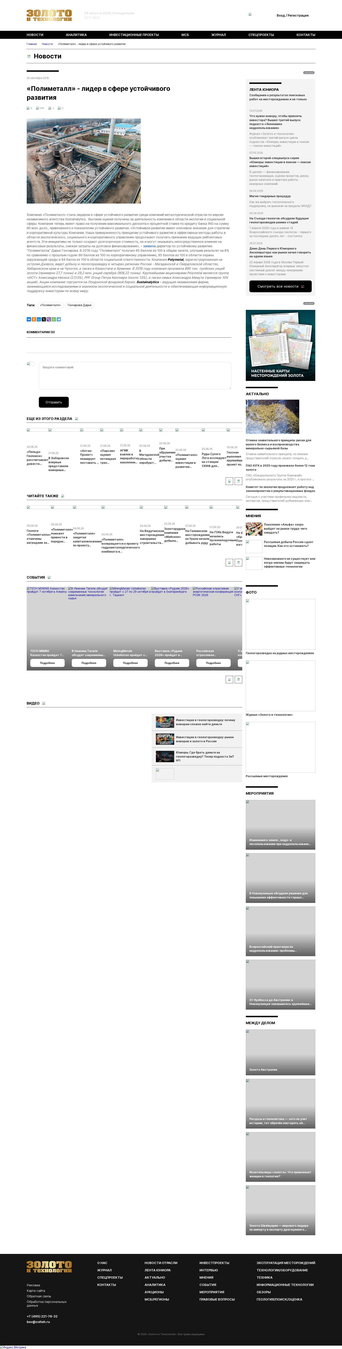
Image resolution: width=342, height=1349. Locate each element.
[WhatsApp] (54, 319)
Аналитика (76, 35)
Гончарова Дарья (79, 305)
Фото (251, 592)
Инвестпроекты (214, 1263)
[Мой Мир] (39, 319)
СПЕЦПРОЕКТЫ (110, 1277)
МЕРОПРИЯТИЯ (212, 1292)
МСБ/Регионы (157, 1299)
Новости (35, 35)
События (208, 1285)
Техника (265, 1277)
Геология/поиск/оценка (279, 1299)
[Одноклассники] (34, 319)
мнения (253, 516)
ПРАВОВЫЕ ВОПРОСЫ (217, 1299)
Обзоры (264, 1292)
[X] (44, 319)
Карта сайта (36, 1291)
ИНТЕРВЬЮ (209, 1270)
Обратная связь (39, 1296)
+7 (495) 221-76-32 (42, 1316)
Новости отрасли (161, 1263)
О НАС (102, 1263)
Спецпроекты (261, 35)
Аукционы (154, 1292)
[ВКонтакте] (29, 319)
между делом (260, 1023)
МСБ (185, 35)
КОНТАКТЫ (106, 1285)
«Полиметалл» (50, 305)
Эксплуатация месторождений (286, 1263)
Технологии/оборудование (282, 1270)
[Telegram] (59, 319)
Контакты (306, 35)
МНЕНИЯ (206, 1277)
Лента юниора (158, 1270)
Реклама (33, 1285)
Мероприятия (260, 793)
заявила (149, 246)
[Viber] (49, 319)
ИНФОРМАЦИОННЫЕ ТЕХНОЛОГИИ (285, 1285)
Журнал (218, 35)
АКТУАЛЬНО (257, 394)
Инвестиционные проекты (134, 35)
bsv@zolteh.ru (38, 1322)
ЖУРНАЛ (104, 1270)
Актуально (155, 1277)
